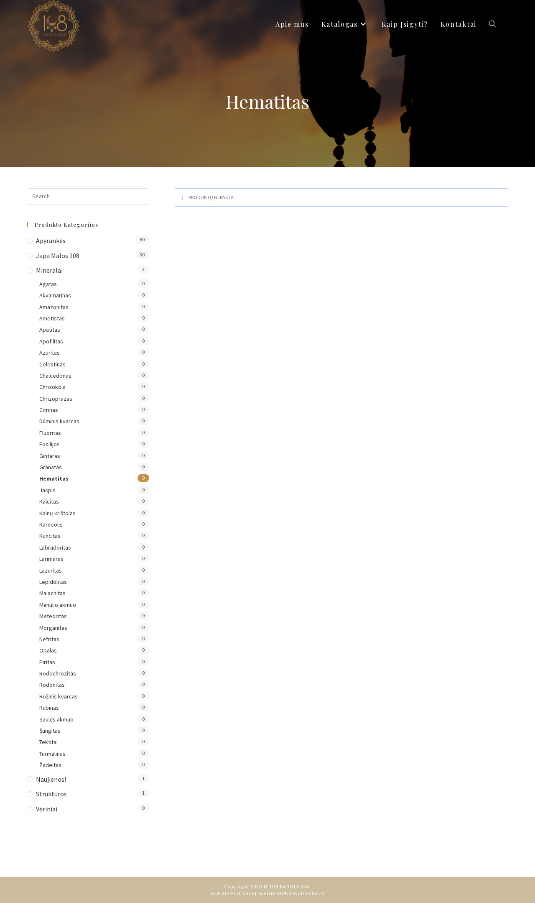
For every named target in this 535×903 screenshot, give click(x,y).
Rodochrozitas (57, 673)
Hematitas (54, 478)
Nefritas (49, 639)
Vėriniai (46, 809)
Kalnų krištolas (57, 513)
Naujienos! (51, 779)
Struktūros (51, 794)
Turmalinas (52, 753)
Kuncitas (50, 536)
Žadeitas (50, 765)
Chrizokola (52, 387)
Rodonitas (52, 684)
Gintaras (49, 456)
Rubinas (49, 707)
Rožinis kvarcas (58, 696)
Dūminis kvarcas (59, 421)
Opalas (48, 650)
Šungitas (50, 730)
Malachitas (52, 593)
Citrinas (48, 410)
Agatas (48, 284)
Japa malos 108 (57, 255)
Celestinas (52, 364)
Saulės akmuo (56, 719)
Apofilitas (51, 341)
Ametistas (52, 318)
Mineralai (49, 270)
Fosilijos (49, 444)
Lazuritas (50, 570)
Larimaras (51, 559)
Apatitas (49, 329)
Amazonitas (54, 307)
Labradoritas (55, 547)
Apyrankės (51, 240)
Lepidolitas (53, 582)
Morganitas (53, 628)
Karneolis (51, 524)
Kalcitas (49, 501)
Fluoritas (50, 433)
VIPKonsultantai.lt (301, 893)
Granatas (50, 467)
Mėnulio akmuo (57, 605)
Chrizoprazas (55, 398)
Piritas (47, 662)
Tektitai (48, 742)
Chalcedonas (55, 375)
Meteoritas (53, 616)
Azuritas (49, 352)
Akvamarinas (55, 295)
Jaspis (47, 490)
